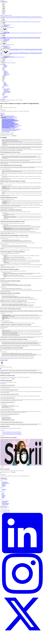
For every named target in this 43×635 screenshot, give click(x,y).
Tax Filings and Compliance (5, 483)
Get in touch (13, 472)
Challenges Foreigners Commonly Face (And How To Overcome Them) (11, 129)
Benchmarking (6, 46)
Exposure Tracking (6, 40)
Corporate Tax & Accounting (5, 48)
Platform (3, 93)
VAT (4, 37)
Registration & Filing (6, 39)
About (3, 494)
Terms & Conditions (3, 511)
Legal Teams (5, 75)
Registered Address (6, 25)
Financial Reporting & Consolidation (8, 56)
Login (1, 15)
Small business (6, 65)
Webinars (5, 83)
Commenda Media (6, 85)
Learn (3, 79)
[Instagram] (22, 593)
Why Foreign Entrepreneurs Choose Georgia (8, 115)
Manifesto (3, 497)
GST (4, 38)
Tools (3, 86)
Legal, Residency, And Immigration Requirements (8, 118)
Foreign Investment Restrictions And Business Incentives (9, 123)
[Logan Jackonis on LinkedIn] (0, 368)
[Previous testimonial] (1, 467)
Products (3, 3)
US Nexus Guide (6, 90)
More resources (6, 84)
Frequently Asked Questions (6, 131)
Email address (2, 135)
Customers (3, 13)
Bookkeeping (5, 57)
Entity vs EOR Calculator (7, 88)
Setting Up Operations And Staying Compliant (8, 126)
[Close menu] (0, 16)
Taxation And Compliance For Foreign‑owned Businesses (9, 124)
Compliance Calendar (6, 32)
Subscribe (13, 378)
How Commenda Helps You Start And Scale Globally (9, 130)
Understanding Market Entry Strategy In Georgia (8, 116)
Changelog (3, 485)
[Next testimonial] (3, 467)
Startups (5, 64)
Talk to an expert (4, 15)
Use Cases (3, 6)
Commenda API (6, 96)
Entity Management (4, 26)
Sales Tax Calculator (6, 89)
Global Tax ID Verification (7, 91)
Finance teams (5, 71)
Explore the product (3, 477)
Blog (2, 493)
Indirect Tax (3, 33)
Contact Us (3, 492)
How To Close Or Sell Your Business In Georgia (8, 128)
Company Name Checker (5, 503)
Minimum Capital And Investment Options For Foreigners (9, 117)
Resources (3, 10)
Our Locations (4, 495)
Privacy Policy (8, 511)
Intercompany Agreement (7, 47)
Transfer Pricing (4, 41)
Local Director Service (5, 482)
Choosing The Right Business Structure (7, 121)
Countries (5, 82)
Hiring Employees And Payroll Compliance (8, 125)
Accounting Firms (6, 72)
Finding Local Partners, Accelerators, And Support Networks (10, 127)
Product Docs (4, 486)
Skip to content (2, 0)
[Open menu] (11, 15)
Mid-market (5, 66)
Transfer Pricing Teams (7, 74)
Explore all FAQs (2, 383)
